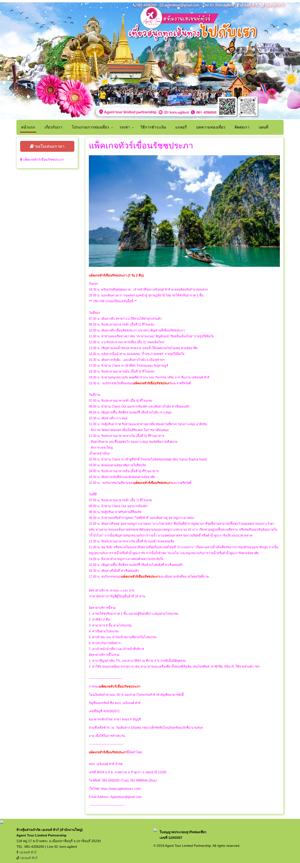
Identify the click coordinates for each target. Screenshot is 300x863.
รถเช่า (125, 127)
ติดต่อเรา (242, 127)
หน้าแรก (28, 127)
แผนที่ (263, 127)
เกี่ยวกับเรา (53, 127)
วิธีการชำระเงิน (153, 127)
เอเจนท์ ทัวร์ (249, 5)
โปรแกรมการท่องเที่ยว (90, 127)
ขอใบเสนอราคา (49, 146)
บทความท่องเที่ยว (210, 127)
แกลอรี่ (181, 127)
